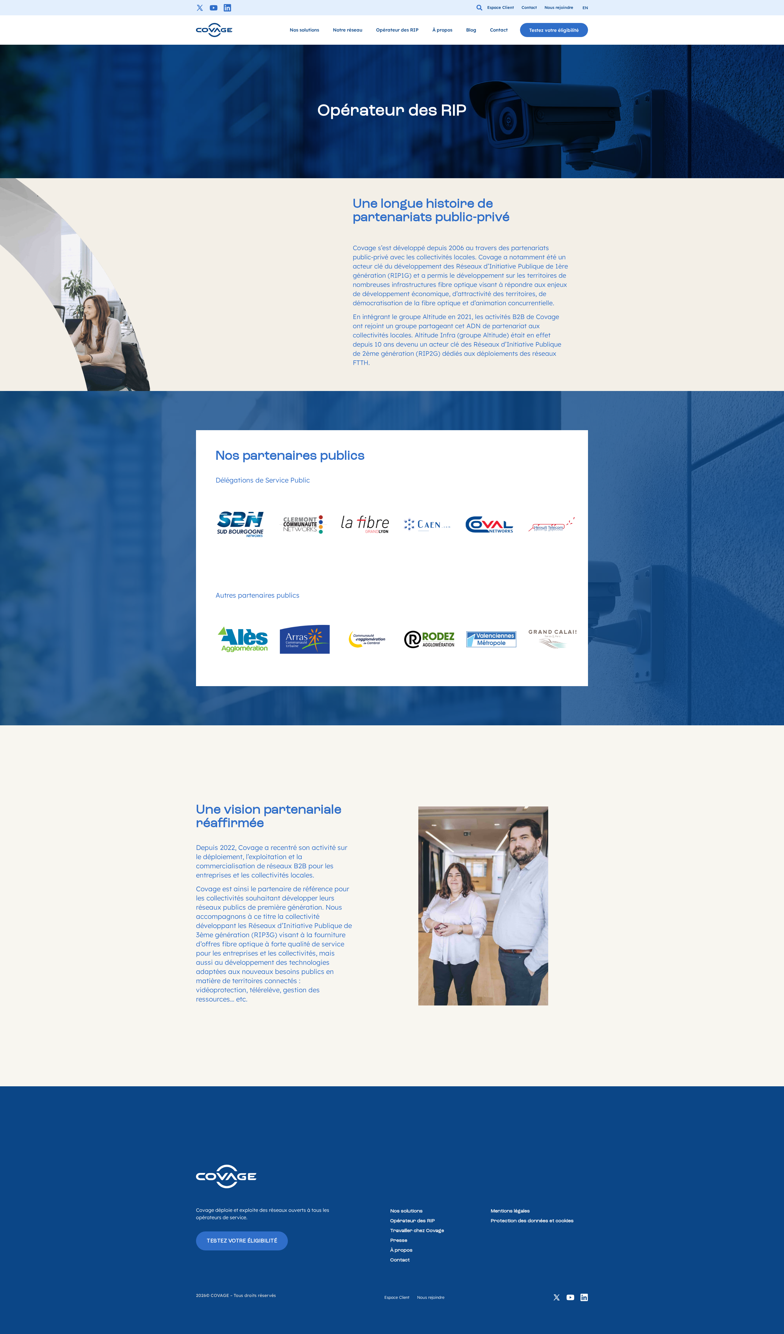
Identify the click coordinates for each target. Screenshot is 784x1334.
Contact (499, 30)
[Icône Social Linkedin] (227, 8)
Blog (471, 30)
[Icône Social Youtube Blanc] (570, 1297)
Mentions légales (510, 1211)
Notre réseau (347, 30)
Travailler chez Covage (417, 1230)
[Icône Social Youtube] (213, 8)
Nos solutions (304, 30)
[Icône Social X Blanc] (556, 1297)
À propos (442, 30)
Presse (398, 1240)
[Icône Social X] (200, 8)
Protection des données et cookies (532, 1221)
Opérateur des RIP (397, 30)
